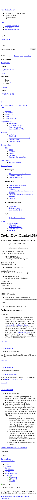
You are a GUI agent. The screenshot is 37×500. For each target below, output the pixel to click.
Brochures (12, 206)
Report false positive (15, 127)
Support (7, 468)
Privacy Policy (5, 498)
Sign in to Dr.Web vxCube (17, 157)
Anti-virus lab (9, 114)
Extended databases (15, 176)
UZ (21, 105)
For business (9, 113)
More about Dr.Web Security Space (16, 325)
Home (7, 464)
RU (2, 105)
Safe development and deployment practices (15, 496)
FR (12, 105)
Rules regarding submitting (22, 56)
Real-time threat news (16, 228)
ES (10, 105)
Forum (3, 73)
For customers (9, 470)
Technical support (11, 15)
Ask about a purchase (12, 29)
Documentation (11, 17)
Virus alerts (12, 225)
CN (5, 105)
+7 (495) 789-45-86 (7, 70)
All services (13, 123)
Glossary (12, 198)
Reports (11, 153)
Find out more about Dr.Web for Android (14, 448)
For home (8, 111)
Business (8, 466)
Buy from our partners (12, 26)
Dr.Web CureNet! (15, 141)
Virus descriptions (15, 162)
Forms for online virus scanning (19, 138)
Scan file (12, 134)
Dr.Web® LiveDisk (23, 332)
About (11, 150)
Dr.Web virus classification (17, 185)
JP (17, 105)
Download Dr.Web (12, 19)
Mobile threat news (15, 227)
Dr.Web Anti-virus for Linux (13, 379)
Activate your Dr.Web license (15, 13)
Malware (12, 189)
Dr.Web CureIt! (14, 140)
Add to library (6, 39)
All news (12, 230)
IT (15, 105)
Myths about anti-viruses (17, 218)
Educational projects (15, 210)
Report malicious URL (16, 129)
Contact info (9, 475)
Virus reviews (13, 223)
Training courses (14, 208)
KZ (19, 105)
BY (24, 105)
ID (26, 105)
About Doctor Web (11, 118)
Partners (7, 471)
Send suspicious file (15, 125)
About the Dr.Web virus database (20, 174)
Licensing (12, 151)
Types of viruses (14, 187)
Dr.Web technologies (16, 177)
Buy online (8, 27)
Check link (12, 136)
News (7, 116)
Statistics (12, 155)
